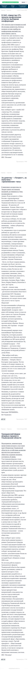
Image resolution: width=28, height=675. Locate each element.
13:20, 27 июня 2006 (22, 429)
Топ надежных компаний (23, 6)
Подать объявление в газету (10, 2)
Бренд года (12, 6)
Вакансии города (4, 6)
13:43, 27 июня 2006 (22, 172)
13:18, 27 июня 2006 (22, 669)
